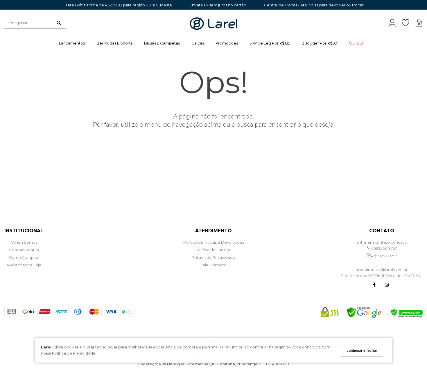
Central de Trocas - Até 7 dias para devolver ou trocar (314, 5)
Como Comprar (24, 257)
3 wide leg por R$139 (270, 43)
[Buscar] (59, 23)
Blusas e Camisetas (162, 43)
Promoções (227, 43)
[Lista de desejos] (408, 23)
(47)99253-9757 (383, 248)
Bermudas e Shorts (114, 43)
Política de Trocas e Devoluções (213, 242)
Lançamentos (72, 43)
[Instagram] (387, 285)
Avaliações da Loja (23, 265)
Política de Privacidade (74, 353)
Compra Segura (24, 249)
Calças (197, 43)
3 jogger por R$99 (319, 43)
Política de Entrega (213, 249)
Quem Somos (24, 242)
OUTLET (356, 43)
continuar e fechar (362, 350)
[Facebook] (374, 285)
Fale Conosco (213, 265)
